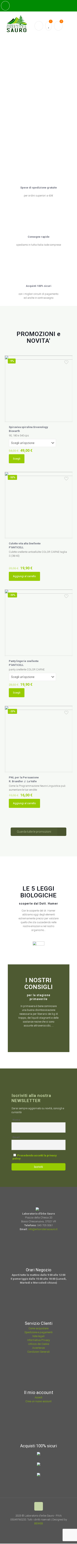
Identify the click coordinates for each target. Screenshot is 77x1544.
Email (16, 1137)
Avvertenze (38, 1347)
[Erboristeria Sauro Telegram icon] (47, 1529)
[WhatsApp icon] (31, 1529)
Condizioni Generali (38, 1351)
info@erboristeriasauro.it (42, 1229)
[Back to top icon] (38, 1506)
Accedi (38, 1397)
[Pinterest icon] (42, 1529)
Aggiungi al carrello (24, 576)
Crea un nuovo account (38, 1401)
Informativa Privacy (38, 1340)
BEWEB (38, 1523)
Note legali (38, 1336)
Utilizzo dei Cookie (38, 1343)
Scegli (16, 458)
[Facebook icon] (36, 1529)
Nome (16, 1119)
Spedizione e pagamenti (38, 1332)
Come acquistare (38, 1328)
